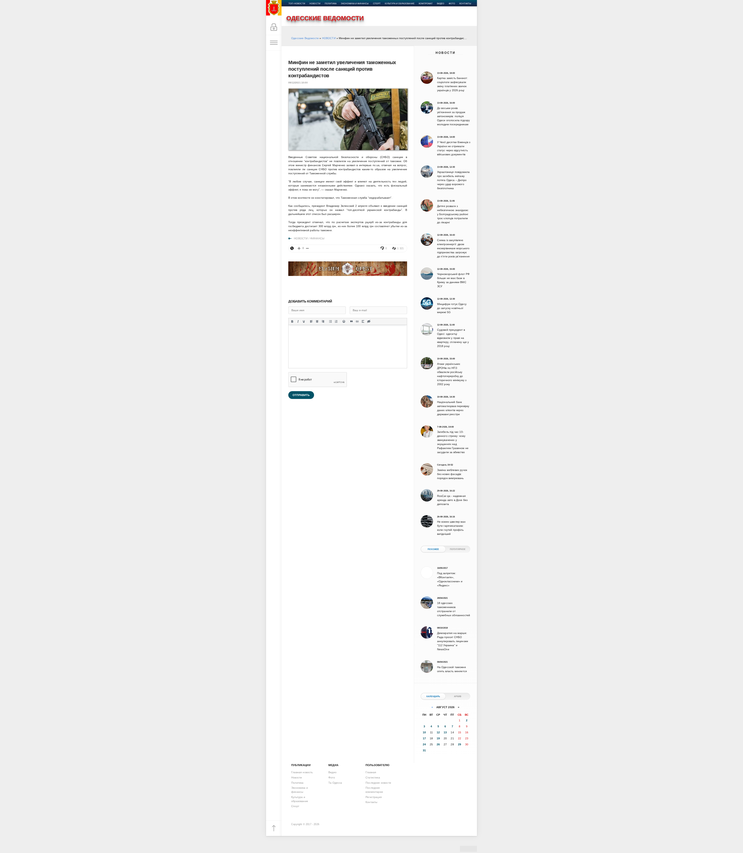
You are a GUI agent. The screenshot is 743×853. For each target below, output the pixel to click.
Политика (330, 3)
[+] (299, 248)
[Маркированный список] (330, 321)
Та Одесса (335, 782)
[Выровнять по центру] (317, 321)
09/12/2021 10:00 (298, 82)
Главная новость (302, 772)
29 (459, 744)
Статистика (373, 777)
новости (314, 3)
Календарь (433, 696)
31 (424, 750)
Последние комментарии (374, 789)
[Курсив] (298, 321)
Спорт (377, 3)
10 (424, 732)
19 (438, 738)
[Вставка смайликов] (344, 321)
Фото (452, 3)
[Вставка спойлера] (363, 321)
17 (424, 738)
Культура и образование (399, 3)
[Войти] (274, 27)
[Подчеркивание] (304, 321)
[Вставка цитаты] (351, 321)
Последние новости (378, 782)
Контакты (465, 3)
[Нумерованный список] (336, 321)
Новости (445, 52)
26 (438, 744)
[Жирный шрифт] (292, 321)
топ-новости (296, 3)
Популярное (458, 549)
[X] (292, 248)
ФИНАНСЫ (317, 238)
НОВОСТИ (329, 38)
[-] (307, 248)
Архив (457, 696)
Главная (371, 772)
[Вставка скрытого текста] (369, 321)
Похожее (433, 549)
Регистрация (374, 797)
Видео (440, 3)
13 (445, 732)
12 (438, 732)
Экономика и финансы (355, 3)
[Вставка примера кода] (357, 321)
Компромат (426, 3)
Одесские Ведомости (305, 38)
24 (424, 744)
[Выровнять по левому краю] (311, 321)
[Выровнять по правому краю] (323, 321)
